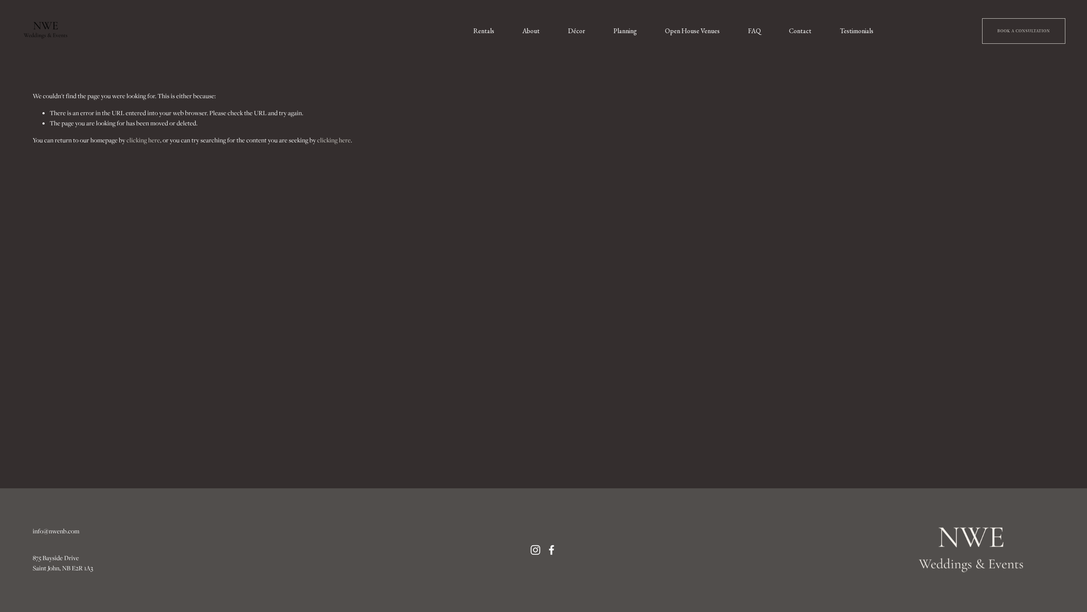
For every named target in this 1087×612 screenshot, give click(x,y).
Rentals (483, 30)
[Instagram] (535, 550)
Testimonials (856, 30)
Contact (800, 30)
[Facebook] (551, 550)
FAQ (754, 30)
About (531, 30)
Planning (625, 30)
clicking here (143, 140)
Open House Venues (692, 30)
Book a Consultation (1023, 31)
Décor (576, 30)
